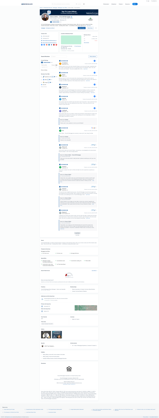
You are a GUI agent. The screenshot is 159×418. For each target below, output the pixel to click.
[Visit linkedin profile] (49, 45)
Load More (77, 233)
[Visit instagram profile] (46, 45)
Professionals (106, 4)
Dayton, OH (46, 311)
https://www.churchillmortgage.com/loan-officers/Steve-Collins (50, 40)
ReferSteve (90, 28)
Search (41, 7)
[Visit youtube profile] (56, 45)
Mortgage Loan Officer (62, 7)
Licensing (65, 384)
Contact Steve (82, 28)
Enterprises (113, 4)
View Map (86, 307)
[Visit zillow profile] (42, 45)
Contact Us (155, 0)
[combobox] (64, 4)
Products (121, 4)
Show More (89, 25)
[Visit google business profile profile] (51, 45)
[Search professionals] (83, 4)
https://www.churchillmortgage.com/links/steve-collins (50, 42)
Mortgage (55, 7)
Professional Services (48, 7)
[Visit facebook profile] (44, 45)
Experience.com (9, 416)
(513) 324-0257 (46, 36)
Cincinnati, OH (46, 38)
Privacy (68, 384)
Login (148, 0)
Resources (127, 4)
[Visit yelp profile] (54, 45)
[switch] (56, 65)
